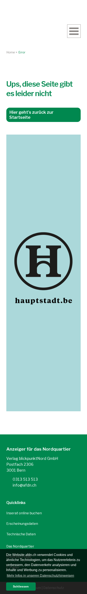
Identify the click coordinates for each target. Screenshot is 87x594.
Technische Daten (21, 534)
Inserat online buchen (24, 513)
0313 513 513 (25, 479)
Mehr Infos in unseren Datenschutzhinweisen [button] (40, 575)
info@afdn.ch (24, 485)
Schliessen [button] (21, 586)
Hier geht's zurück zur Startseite (31, 115)
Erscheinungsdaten (22, 524)
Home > (11, 52)
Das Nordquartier (20, 546)
